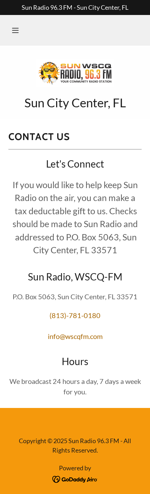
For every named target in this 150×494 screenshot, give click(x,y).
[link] (75, 73)
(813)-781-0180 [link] (75, 315)
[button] (15, 30)
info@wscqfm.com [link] (75, 336)
